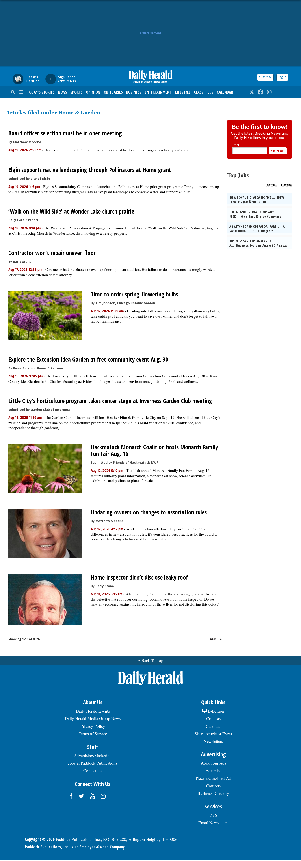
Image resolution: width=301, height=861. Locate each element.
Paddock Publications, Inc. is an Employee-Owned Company (75, 847)
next (213, 639)
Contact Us (92, 770)
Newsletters (213, 741)
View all (271, 184)
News (62, 92)
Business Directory (213, 793)
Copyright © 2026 (40, 839)
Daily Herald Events (93, 711)
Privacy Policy (92, 726)
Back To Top (152, 660)
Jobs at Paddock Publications (92, 763)
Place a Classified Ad (213, 778)
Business (133, 92)
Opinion (93, 92)
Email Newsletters (213, 822)
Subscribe (265, 77)
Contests (213, 718)
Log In (282, 77)
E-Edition (215, 711)
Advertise (213, 770)
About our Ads (213, 763)
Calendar (225, 92)
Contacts (213, 785)
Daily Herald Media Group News (93, 718)
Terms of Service (93, 733)
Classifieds (203, 92)
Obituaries (113, 92)
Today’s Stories (40, 92)
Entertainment (158, 92)
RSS (213, 815)
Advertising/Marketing (93, 755)
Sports (76, 92)
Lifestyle (182, 92)
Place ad (286, 184)
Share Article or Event (213, 733)
